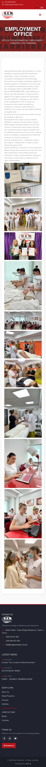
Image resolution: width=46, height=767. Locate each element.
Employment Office (9, 708)
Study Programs (8, 696)
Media (4, 716)
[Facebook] (4, 738)
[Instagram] (9, 738)
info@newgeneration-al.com (13, 4)
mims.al (28, 763)
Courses (5, 700)
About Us (5, 692)
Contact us (9, 745)
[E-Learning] (15, 738)
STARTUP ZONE (8, 712)
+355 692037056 (10, 2)
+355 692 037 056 (12, 640)
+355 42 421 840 (12, 636)
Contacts (5, 720)
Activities (5, 704)
